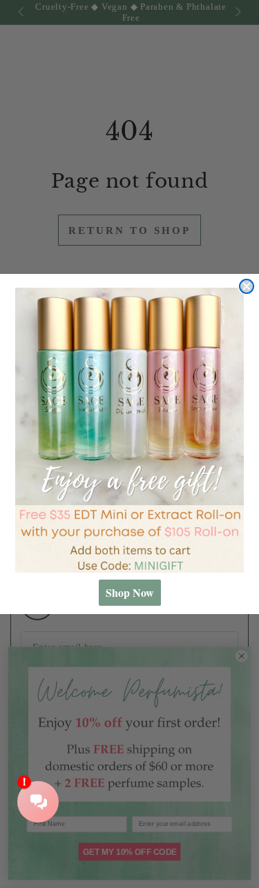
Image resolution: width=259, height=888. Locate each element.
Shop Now (130, 592)
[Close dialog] (246, 286)
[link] (129, 430)
